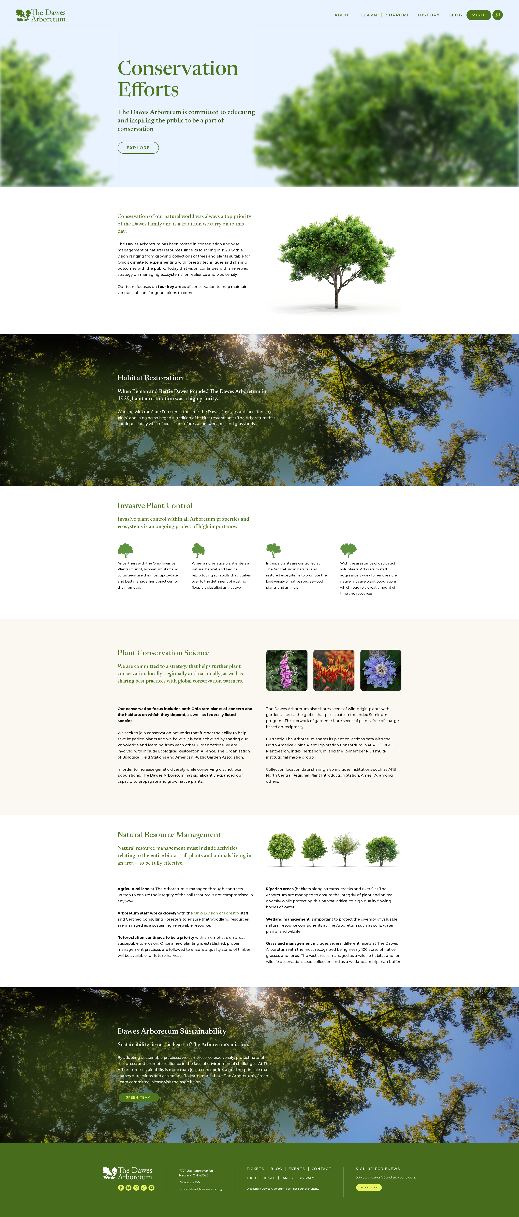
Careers (288, 1178)
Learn (368, 15)
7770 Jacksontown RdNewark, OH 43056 (196, 1173)
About (343, 15)
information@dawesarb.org (200, 1189)
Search (499, 15)
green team (138, 1097)
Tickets (255, 1169)
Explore (138, 147)
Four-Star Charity (308, 1188)
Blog (455, 15)
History (429, 15)
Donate (269, 1178)
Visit (478, 15)
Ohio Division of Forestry (216, 913)
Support (398, 15)
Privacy (307, 1178)
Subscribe (369, 1187)
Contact (321, 1169)
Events (296, 1169)
